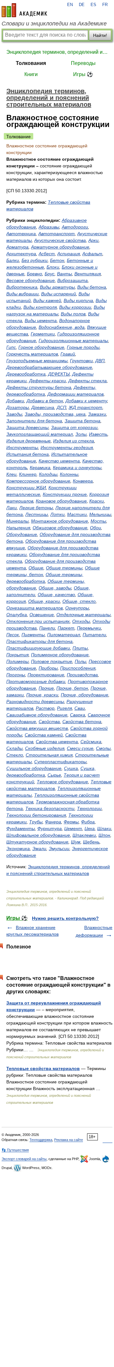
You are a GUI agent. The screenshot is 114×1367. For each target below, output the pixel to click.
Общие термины (64, 567)
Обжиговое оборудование (60, 527)
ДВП (99, 360)
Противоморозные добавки (35, 681)
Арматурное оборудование (60, 247)
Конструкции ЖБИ (26, 487)
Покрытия (17, 654)
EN (70, 5)
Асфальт (92, 253)
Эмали (39, 848)
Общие (35, 567)
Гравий (67, 353)
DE (82, 5)
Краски (96, 501)
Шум (75, 841)
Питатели (94, 634)
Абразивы (49, 226)
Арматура (17, 247)
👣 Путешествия (15, 1150)
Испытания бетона (27, 454)
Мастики (77, 514)
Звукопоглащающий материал (39, 434)
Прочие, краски (42, 694)
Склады (14, 748)
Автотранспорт (56, 233)
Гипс (11, 347)
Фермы (71, 821)
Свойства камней (44, 734)
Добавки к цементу (86, 400)
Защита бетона (82, 420)
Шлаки (104, 828)
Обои (95, 527)
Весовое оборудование (30, 280)
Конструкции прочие (65, 494)
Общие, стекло (79, 601)
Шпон (104, 835)
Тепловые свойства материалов (43, 1068)
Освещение (41, 614)
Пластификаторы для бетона (39, 641)
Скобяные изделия (44, 748)
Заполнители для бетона (34, 420)
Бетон (57, 260)
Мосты (98, 521)
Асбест (47, 253)
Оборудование (21, 534)
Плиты (80, 648)
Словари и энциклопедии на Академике (54, 23)
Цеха (90, 828)
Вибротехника (21, 287)
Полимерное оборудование (60, 654)
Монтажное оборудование (59, 521)
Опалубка (16, 614)
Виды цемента (41, 320)
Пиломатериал (63, 634)
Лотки (57, 514)
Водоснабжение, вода (62, 327)
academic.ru (24, 10)
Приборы (48, 668)
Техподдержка (40, 1140)
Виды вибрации (22, 293)
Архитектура (21, 253)
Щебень (91, 841)
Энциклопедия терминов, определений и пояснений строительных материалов (57, 52)
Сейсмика (90, 741)
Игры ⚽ (83, 74)
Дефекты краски (47, 380)
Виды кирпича (78, 300)
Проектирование (46, 674)
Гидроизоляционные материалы (73, 340)
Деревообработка (26, 374)
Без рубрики (35, 260)
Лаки (11, 507)
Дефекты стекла (87, 380)
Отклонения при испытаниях (38, 621)
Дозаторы (17, 407)
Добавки (15, 400)
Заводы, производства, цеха (55, 414)
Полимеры (17, 661)
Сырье (54, 775)
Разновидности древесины (35, 701)
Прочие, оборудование (84, 694)
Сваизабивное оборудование (36, 714)
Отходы (81, 621)
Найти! (100, 35)
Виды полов (73, 313)
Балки (12, 260)
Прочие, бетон (72, 688)
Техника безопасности (49, 808)
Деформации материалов (76, 394)
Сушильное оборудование (33, 768)
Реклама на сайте (68, 1140)
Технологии (89, 808)
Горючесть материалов (32, 353)
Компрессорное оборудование (38, 480)
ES (93, 5)
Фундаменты (20, 828)
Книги (31, 74)
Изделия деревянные (28, 440)
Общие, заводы (55, 587)
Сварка (77, 714)
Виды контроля (40, 307)
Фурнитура (49, 828)
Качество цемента (59, 460)
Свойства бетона (81, 721)
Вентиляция (87, 273)
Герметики (43, 333)
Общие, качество (56, 594)
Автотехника (21, 233)
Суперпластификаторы (60, 761)
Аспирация (68, 253)
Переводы (83, 63)
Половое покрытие (51, 661)
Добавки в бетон (45, 400)
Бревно (34, 273)
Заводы (14, 414)
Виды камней (47, 300)
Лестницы (36, 514)
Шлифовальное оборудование (38, 835)
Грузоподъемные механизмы (36, 360)
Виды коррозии (75, 307)
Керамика (40, 467)
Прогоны (15, 674)
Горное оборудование (41, 347)
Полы (80, 661)
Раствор (45, 708)
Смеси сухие (80, 748)
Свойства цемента (57, 741)
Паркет (66, 628)
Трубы (35, 821)
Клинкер (27, 474)
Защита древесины (27, 427)
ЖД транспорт (85, 407)
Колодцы (48, 474)
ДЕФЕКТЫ (59, 374)
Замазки (97, 414)
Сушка (71, 768)
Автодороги (75, 226)
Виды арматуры (57, 287)
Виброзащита (72, 280)
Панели (47, 628)
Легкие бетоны (36, 507)
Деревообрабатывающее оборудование (49, 367)
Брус (49, 273)
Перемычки (89, 628)
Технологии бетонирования (36, 815)
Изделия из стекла (73, 440)
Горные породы (83, 347)
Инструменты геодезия (67, 447)
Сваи (79, 708)
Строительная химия (49, 754)
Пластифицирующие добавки (38, 648)
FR (105, 5)
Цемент (73, 828)
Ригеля (64, 708)
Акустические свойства (60, 240)
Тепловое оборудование (62, 781)
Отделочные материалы (83, 614)
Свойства (49, 721)
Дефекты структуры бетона (38, 387)
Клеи (11, 474)
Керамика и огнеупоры (77, 467)
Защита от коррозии (74, 427)
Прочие (46, 688)
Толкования (31, 63)
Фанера (53, 821)
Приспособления (77, 668)
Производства (82, 674)
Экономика (18, 848)
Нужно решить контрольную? (65, 918)
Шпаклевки (84, 835)
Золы (80, 434)
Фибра (88, 821)
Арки (93, 240)
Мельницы (100, 514)
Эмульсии (59, 848)
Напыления (18, 527)
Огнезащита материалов (34, 607)
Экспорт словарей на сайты (24, 1159)
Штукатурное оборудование (37, 841)
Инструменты (22, 447)
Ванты (64, 273)
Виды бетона (91, 287)
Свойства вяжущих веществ (37, 728)
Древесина (42, 407)
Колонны (69, 474)
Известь (98, 434)
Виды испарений (58, 293)
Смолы (103, 748)
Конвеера (83, 480)
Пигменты (33, 634)
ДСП (61, 407)
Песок (12, 634)
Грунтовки (81, 360)
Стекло (14, 754)
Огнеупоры (77, 607)
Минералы (17, 521)
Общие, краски (44, 601)
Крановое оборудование (61, 501)
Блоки (53, 267)
